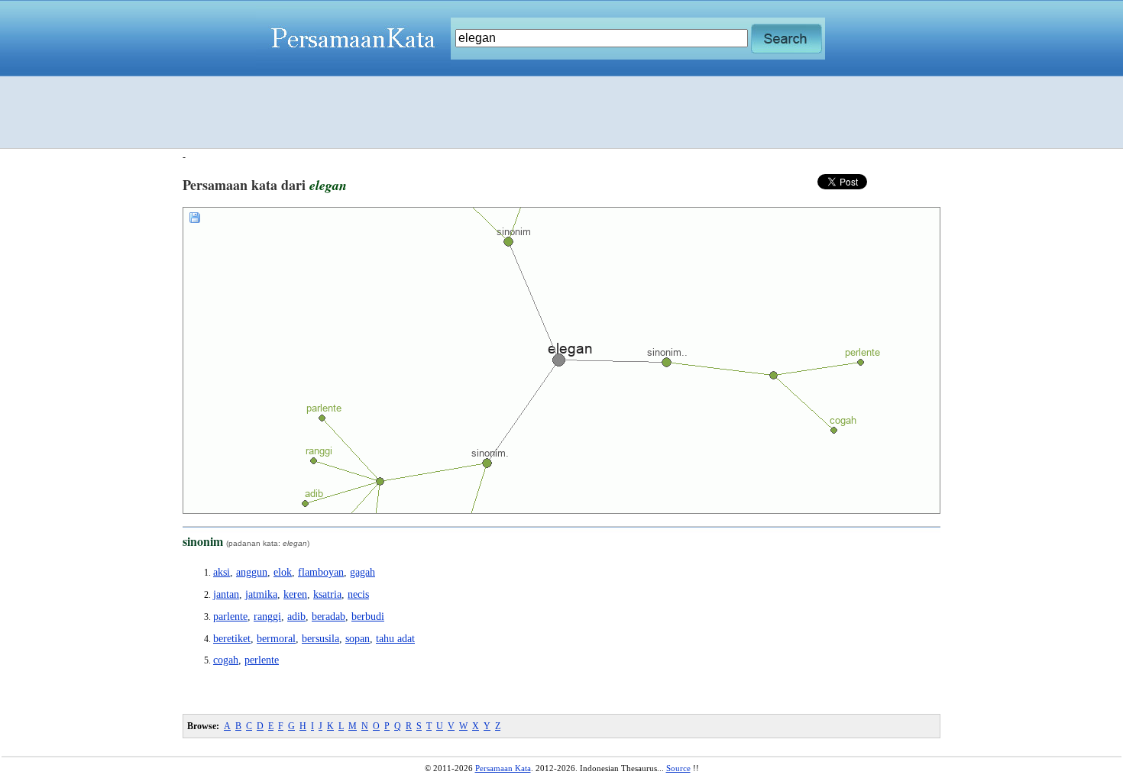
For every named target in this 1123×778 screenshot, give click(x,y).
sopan (357, 638)
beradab (328, 616)
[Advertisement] (561, 112)
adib (296, 616)
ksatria (327, 594)
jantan (226, 594)
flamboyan (321, 572)
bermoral (276, 638)
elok (282, 572)
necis (358, 594)
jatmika (261, 594)
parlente (230, 616)
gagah (362, 572)
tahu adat (395, 638)
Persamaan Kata (503, 768)
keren (295, 594)
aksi (221, 572)
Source (678, 768)
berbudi (367, 616)
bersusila (320, 638)
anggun (251, 572)
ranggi (267, 616)
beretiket (232, 638)
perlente (261, 660)
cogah (225, 660)
